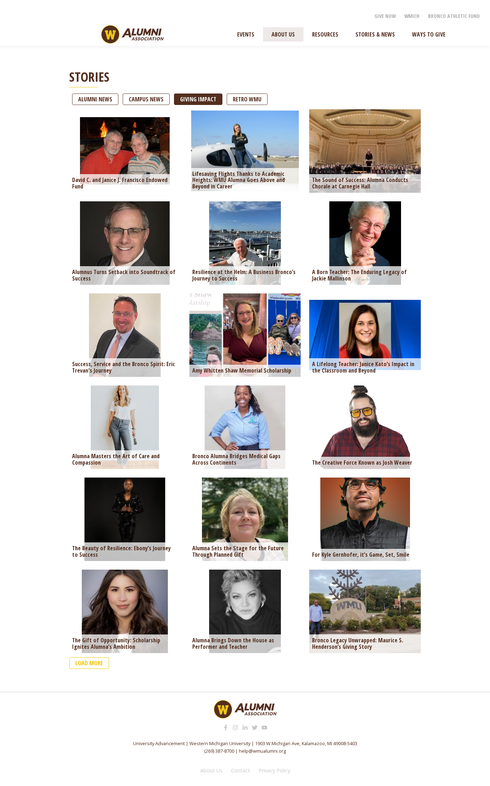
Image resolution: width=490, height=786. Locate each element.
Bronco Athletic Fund (454, 16)
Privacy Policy (274, 770)
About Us (211, 770)
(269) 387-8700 (219, 751)
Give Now (385, 16)
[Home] (132, 34)
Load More (89, 663)
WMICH (411, 16)
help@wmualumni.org (262, 751)
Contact (240, 770)
